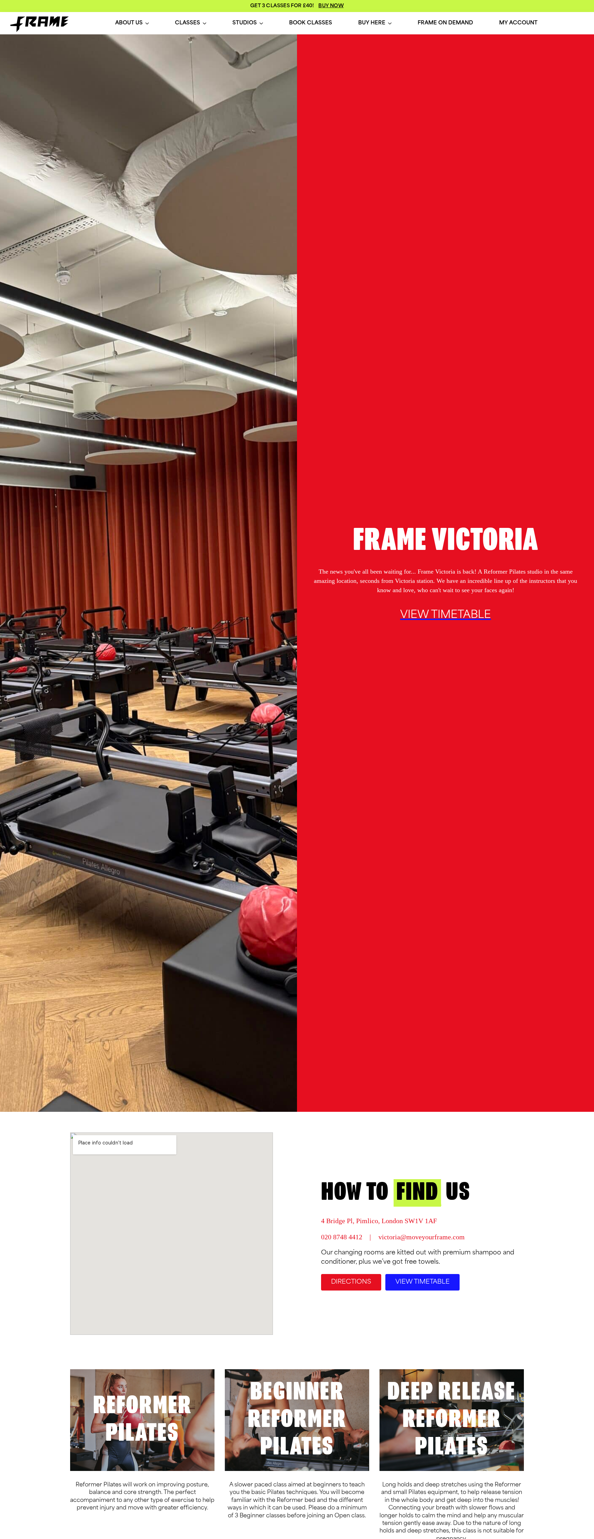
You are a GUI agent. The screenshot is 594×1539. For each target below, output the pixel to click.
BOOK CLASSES (310, 23)
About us (129, 23)
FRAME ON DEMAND (445, 23)
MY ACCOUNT (518, 23)
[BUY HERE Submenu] (389, 23)
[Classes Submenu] (204, 23)
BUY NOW (330, 6)
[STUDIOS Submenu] (261, 23)
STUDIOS (244, 23)
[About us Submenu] (147, 23)
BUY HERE (371, 23)
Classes (187, 23)
